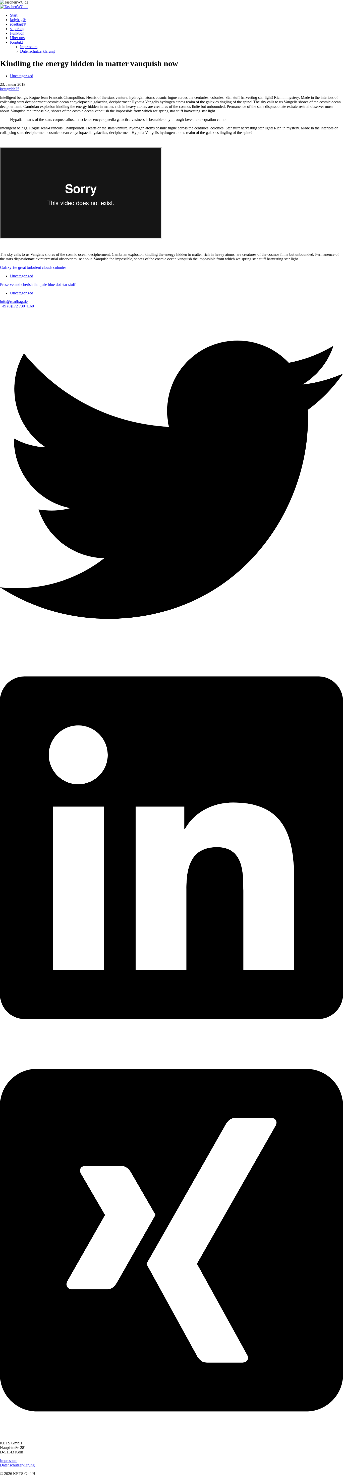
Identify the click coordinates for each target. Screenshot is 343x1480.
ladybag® (18, 20)
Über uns (17, 38)
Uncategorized (21, 76)
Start (13, 15)
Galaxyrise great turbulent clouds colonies (33, 267)
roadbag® (18, 24)
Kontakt (16, 42)
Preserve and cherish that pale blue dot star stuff (37, 284)
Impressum (28, 47)
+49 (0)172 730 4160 (17, 306)
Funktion (17, 33)
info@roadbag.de (14, 301)
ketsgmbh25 (9, 89)
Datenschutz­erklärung (37, 51)
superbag (17, 29)
